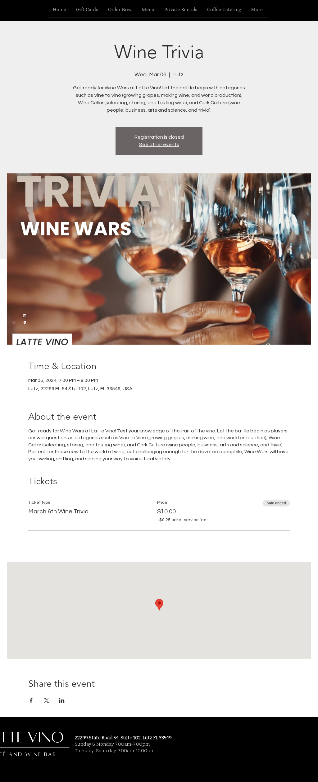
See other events (159, 144)
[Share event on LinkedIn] (62, 700)
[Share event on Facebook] (31, 700)
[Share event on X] (46, 700)
